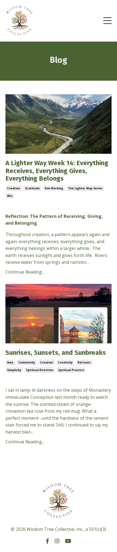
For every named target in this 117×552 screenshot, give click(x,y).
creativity (65, 362)
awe (10, 362)
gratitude (32, 188)
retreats (84, 362)
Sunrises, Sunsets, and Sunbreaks (55, 352)
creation (13, 188)
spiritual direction (39, 370)
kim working (54, 188)
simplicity (14, 370)
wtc (10, 196)
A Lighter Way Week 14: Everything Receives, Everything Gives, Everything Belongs (56, 171)
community (26, 362)
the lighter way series (85, 188)
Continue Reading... (24, 272)
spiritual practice (71, 370)
